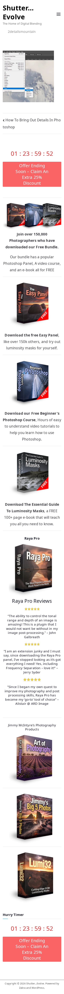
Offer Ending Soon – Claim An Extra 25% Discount (32, 174)
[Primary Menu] (58, 15)
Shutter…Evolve (18, 12)
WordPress (38, 987)
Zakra (22, 987)
